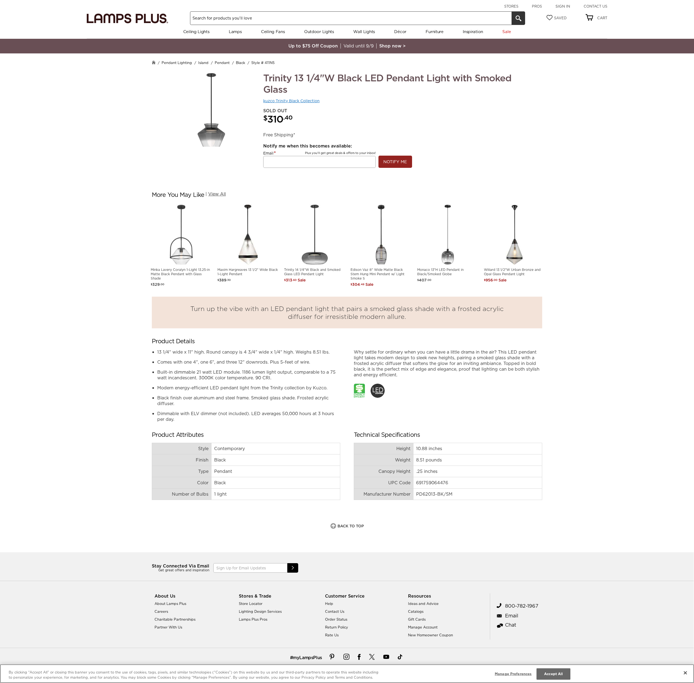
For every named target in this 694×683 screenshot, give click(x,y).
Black (240, 62)
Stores (511, 6)
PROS (537, 6)
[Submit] (292, 568)
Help (329, 603)
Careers (161, 611)
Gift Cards (417, 619)
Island (203, 62)
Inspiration (473, 31)
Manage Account (423, 627)
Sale (506, 31)
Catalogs (415, 611)
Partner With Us (168, 627)
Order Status (336, 619)
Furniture (434, 31)
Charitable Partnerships (175, 619)
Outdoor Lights (319, 31)
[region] (347, 673)
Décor (400, 31)
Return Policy (336, 627)
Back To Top (351, 526)
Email (268, 153)
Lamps (235, 31)
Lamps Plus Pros (253, 619)
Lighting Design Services (260, 611)
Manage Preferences (513, 673)
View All (217, 194)
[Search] (518, 18)
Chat (510, 624)
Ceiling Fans (273, 31)
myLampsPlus (307, 657)
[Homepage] (154, 63)
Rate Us (332, 635)
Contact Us (595, 6)
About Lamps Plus (170, 603)
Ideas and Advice (423, 603)
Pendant (222, 62)
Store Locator (250, 603)
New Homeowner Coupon (430, 635)
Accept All (553, 673)
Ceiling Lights (196, 31)
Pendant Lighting (177, 62)
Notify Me (395, 162)
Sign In (562, 6)
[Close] (685, 673)
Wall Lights (364, 31)
